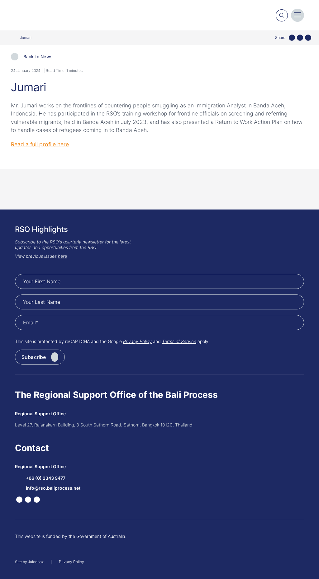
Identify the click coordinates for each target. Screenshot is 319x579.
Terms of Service (179, 341)
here (62, 256)
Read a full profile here (40, 144)
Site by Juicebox (29, 562)
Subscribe (33, 357)
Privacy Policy (137, 341)
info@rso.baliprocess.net (53, 488)
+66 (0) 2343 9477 (45, 478)
